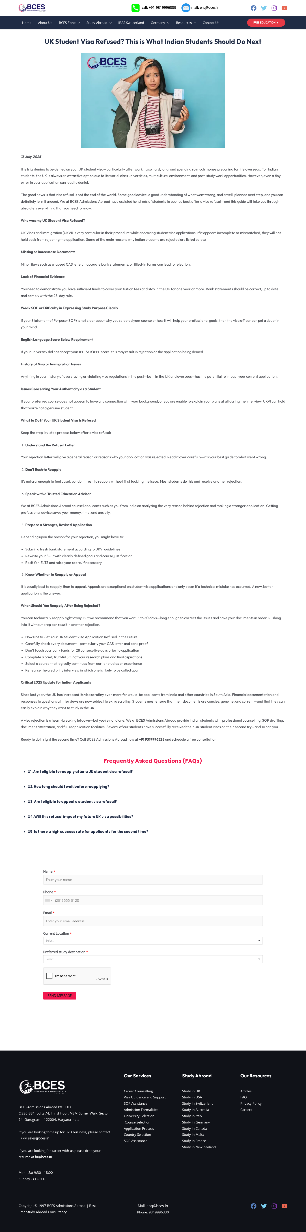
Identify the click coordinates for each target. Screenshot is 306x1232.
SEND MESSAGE (60, 995)
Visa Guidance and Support (145, 1097)
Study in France (194, 1140)
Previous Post (31, 1046)
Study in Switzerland (197, 1103)
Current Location (57, 933)
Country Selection (137, 1134)
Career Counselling (138, 1091)
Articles (246, 1091)
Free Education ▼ (266, 22)
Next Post (277, 1046)
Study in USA (192, 1097)
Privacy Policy (251, 1103)
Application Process (139, 1128)
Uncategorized (61, 32)
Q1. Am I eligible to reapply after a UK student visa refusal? (80, 771)
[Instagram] (274, 8)
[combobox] (48, 900)
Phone (49, 892)
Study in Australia (195, 1109)
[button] (77, 22)
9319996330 (159, 1212)
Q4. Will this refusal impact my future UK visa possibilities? (80, 816)
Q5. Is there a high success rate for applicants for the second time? (88, 831)
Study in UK (191, 1091)
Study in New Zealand (199, 1147)
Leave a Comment (32, 32)
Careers (246, 1109)
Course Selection (137, 1122)
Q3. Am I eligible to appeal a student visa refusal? (72, 801)
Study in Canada (194, 1128)
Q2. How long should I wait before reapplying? (68, 786)
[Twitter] (264, 8)
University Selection (139, 1116)
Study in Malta (193, 1134)
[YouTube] (284, 8)
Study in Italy (192, 1116)
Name (49, 871)
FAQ (243, 1097)
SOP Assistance (135, 1103)
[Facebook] (253, 8)
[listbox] (153, 940)
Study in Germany (196, 1122)
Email (48, 912)
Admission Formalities (141, 1109)
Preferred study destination (65, 952)
